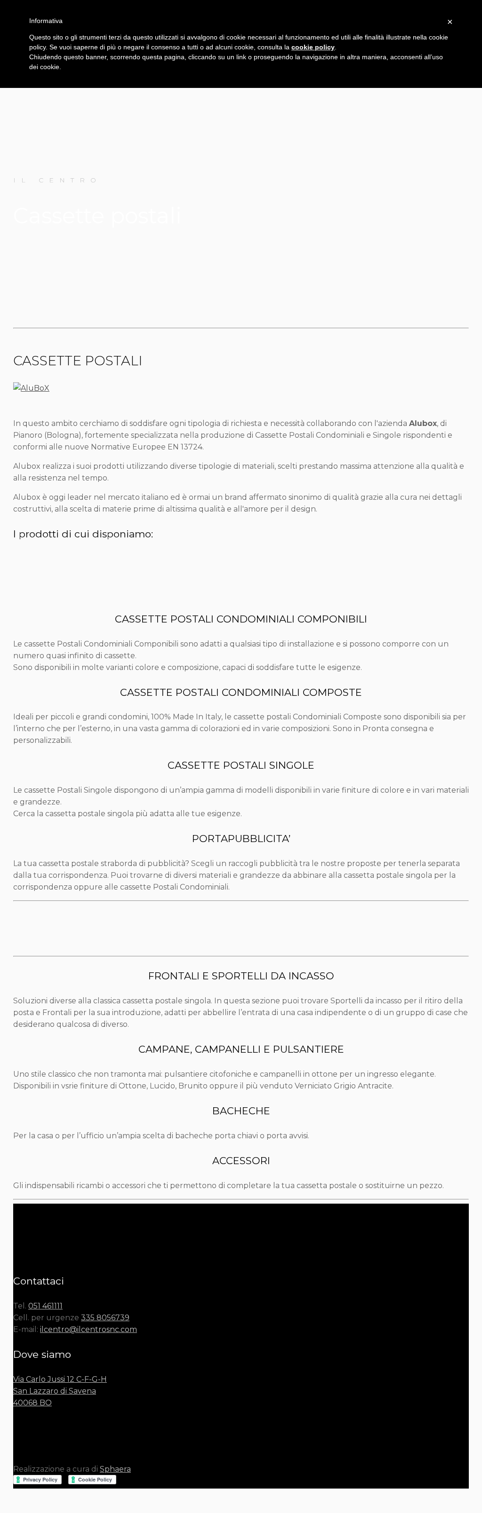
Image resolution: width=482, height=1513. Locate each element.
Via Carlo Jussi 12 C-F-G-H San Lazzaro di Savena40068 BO (60, 1391)
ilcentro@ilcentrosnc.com (88, 1329)
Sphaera (115, 1469)
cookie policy (313, 47)
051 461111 (45, 1305)
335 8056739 (105, 1317)
